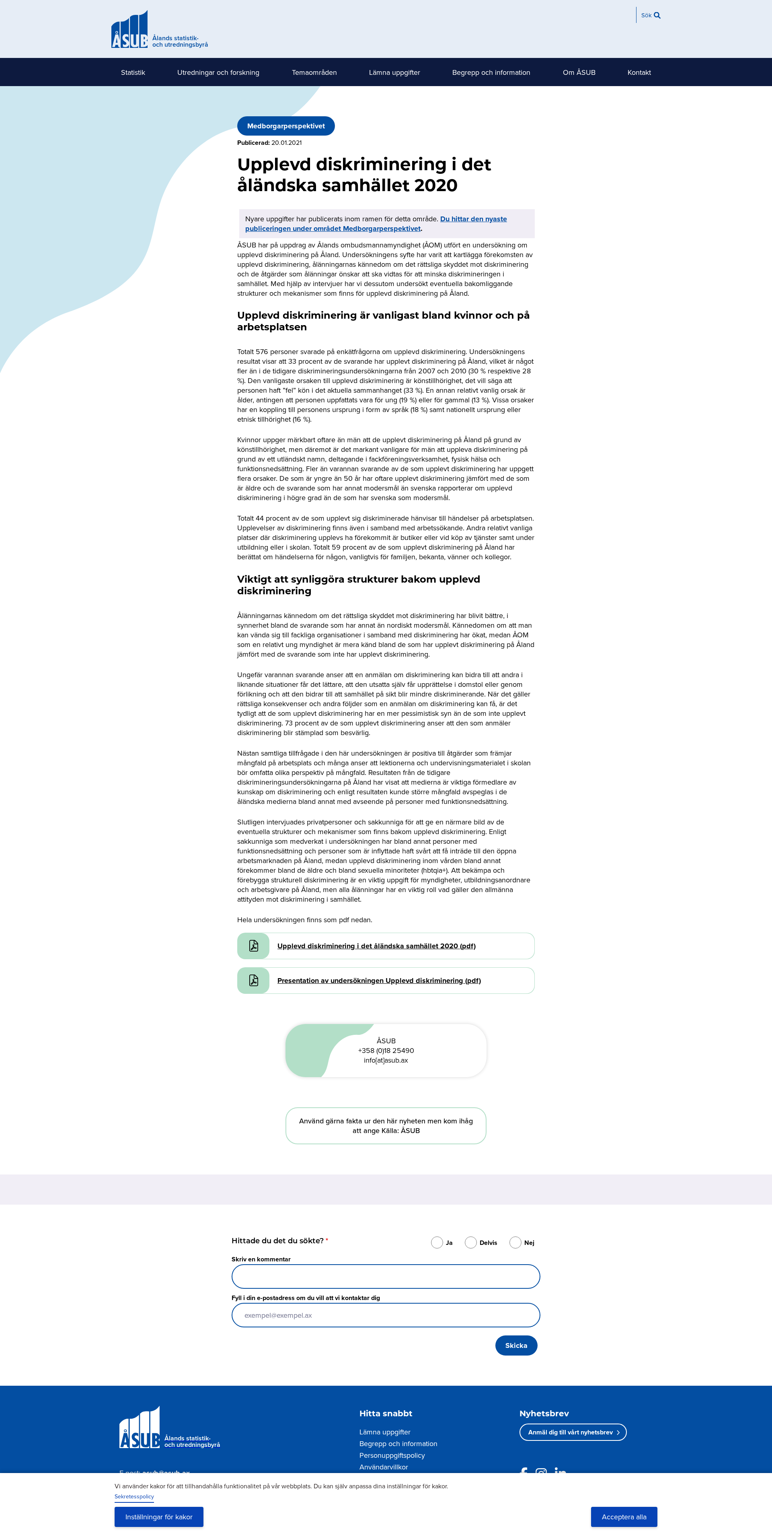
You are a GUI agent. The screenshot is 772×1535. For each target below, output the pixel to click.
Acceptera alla (624, 1517)
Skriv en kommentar (261, 1259)
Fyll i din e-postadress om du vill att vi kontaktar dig (306, 1297)
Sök (646, 15)
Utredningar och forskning (218, 72)
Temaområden (314, 72)
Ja (449, 1242)
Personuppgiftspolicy (392, 1455)
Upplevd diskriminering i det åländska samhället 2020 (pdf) (376, 946)
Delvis (488, 1242)
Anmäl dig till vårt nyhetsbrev (570, 1432)
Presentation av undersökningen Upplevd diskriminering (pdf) (379, 980)
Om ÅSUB (579, 72)
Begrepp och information (491, 72)
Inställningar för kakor (159, 1517)
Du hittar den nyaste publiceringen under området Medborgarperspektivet (376, 224)
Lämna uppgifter (394, 72)
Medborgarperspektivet (286, 126)
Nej (529, 1242)
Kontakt (639, 72)
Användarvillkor (383, 1467)
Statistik (133, 72)
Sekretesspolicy (134, 1496)
